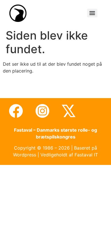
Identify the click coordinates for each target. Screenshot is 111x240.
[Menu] (92, 13)
